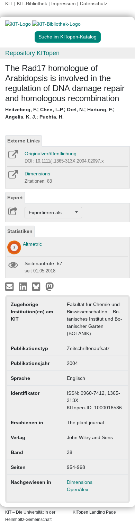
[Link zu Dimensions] (12, 177)
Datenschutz (93, 3)
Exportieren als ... (51, 212)
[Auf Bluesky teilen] (38, 286)
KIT (9, 3)
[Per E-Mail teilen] (10, 286)
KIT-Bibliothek (32, 3)
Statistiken (20, 231)
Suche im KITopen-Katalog (67, 37)
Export (15, 197)
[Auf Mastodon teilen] (49, 286)
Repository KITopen (32, 53)
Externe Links (23, 140)
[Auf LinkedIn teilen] (23, 286)
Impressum (63, 3)
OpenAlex (77, 489)
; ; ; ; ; (60, 113)
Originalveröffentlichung (50, 153)
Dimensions (37, 173)
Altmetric (32, 244)
